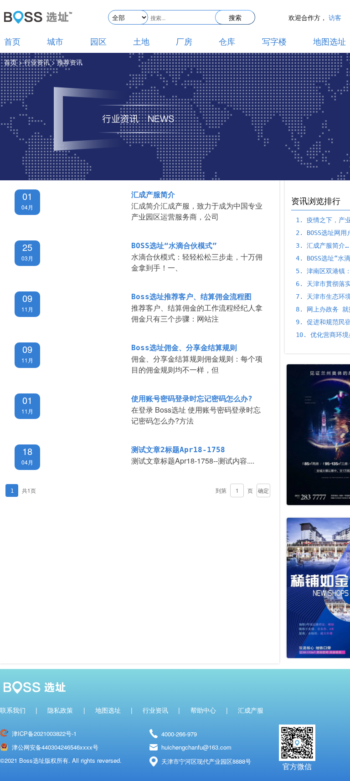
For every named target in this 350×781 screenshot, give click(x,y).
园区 (98, 41)
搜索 (235, 17)
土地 (141, 41)
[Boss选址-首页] (38, 13)
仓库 (227, 41)
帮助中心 (203, 710)
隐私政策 (60, 710)
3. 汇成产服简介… (322, 245)
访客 (335, 17)
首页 (12, 41)
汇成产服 (250, 710)
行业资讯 (155, 710)
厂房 (184, 41)
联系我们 (13, 710)
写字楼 (274, 41)
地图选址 (329, 41)
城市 (55, 41)
